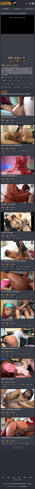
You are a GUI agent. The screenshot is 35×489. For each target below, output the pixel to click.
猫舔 (3, 151)
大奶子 (21, 77)
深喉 (22, 266)
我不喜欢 (11, 58)
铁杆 (17, 77)
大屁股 (21, 181)
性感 (19, 443)
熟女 (19, 80)
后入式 (17, 266)
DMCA (30, 477)
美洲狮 (23, 151)
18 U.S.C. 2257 (17, 480)
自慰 (8, 83)
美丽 (3, 266)
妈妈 (26, 353)
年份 (26, 238)
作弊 (19, 353)
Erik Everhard (26, 87)
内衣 (27, 77)
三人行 (27, 80)
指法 (25, 266)
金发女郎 (5, 80)
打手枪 (7, 209)
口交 (4, 83)
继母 (3, 353)
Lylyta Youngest (17, 87)
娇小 (23, 80)
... (17, 447)
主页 (3, 477)
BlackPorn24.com (16, 486)
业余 (19, 151)
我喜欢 (9, 58)
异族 (10, 80)
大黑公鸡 (8, 353)
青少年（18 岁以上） (9, 77)
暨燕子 (28, 266)
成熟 (3, 153)
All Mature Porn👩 (29, 8)
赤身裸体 (18, 268)
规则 (25, 477)
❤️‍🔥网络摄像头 (6, 8)
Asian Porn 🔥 (17, 8)
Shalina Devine (7, 87)
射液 (17, 238)
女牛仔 (11, 268)
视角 (29, 353)
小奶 (14, 80)
